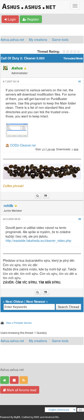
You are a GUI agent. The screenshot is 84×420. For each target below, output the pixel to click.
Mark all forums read (21, 390)
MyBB (17, 417)
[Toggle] (75, 6)
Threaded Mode (73, 58)
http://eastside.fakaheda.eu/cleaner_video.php (38, 240)
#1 (79, 81)
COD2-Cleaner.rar (23, 145)
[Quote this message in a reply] (46, 196)
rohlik (8, 205)
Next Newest (35, 301)
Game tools (60, 39)
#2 (79, 219)
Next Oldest (15, 301)
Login (11, 19)
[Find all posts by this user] (38, 196)
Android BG (52, 417)
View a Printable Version (19, 322)
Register (32, 19)
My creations (38, 39)
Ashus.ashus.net (12, 39)
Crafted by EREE (30, 417)
